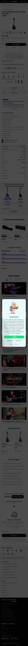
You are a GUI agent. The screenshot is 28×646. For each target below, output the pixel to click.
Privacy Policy (16, 344)
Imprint (11, 344)
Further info (18, 340)
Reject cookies (10, 340)
